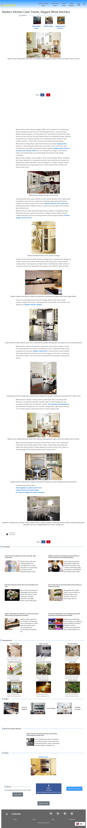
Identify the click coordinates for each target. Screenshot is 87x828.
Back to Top (43, 803)
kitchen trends (72, 644)
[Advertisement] (43, 113)
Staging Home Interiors (60, 26)
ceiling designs (14, 680)
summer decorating (14, 662)
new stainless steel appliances (58, 404)
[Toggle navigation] (84, 4)
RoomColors (64, 4)
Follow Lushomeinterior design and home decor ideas (49, 790)
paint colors (43, 644)
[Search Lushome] (78, 4)
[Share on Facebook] (42, 94)
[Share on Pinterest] (48, 94)
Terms (53, 819)
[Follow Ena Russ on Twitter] (64, 813)
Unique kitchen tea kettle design (27, 490)
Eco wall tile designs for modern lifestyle (30, 492)
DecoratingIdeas (55, 4)
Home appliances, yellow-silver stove (29, 488)
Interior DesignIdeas (43, 4)
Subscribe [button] (18, 794)
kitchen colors (43, 757)
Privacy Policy (72, 819)
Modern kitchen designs (33, 305)
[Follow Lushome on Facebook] (50, 813)
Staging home (62, 144)
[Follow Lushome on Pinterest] (57, 813)
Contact (15, 819)
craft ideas (72, 662)
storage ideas (14, 644)
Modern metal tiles (40, 351)
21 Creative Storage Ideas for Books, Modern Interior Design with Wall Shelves (14, 660)
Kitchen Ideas (48, 26)
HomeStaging (71, 4)
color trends (50, 708)
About (34, 819)
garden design (72, 680)
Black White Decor (36, 26)
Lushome (9, 5)
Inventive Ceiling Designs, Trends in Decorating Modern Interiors (14, 696)
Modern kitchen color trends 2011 (56, 203)
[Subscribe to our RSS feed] (71, 813)
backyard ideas (43, 680)
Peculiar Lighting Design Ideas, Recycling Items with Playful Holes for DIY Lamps (72, 678)
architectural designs (43, 662)
